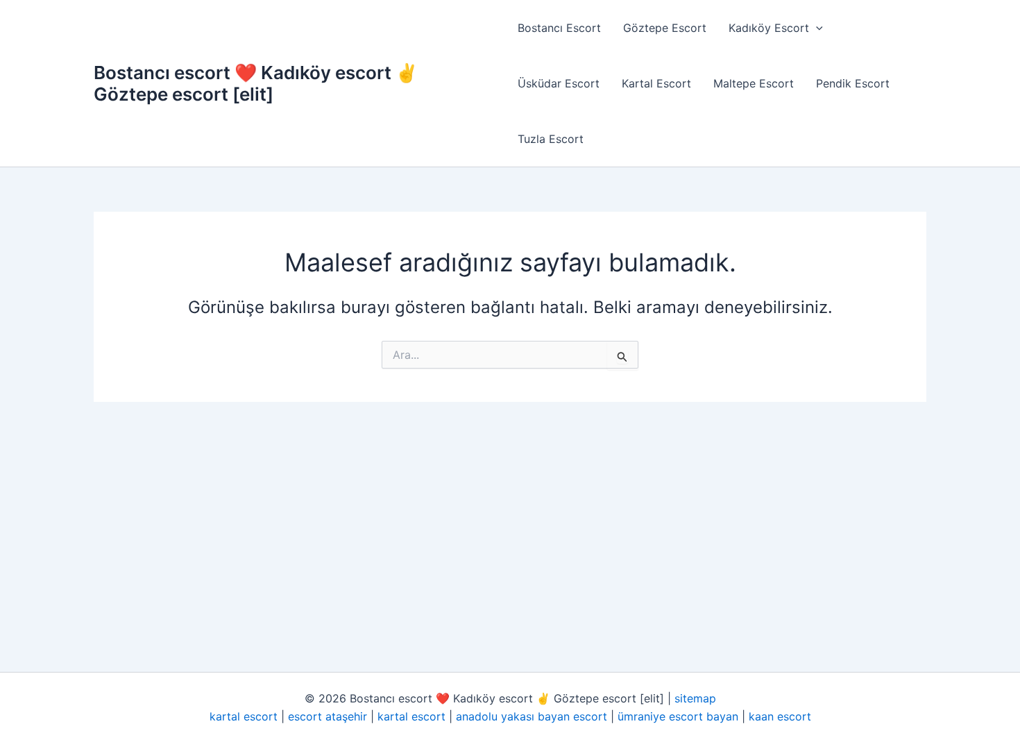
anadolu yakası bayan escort (531, 716)
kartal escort (244, 716)
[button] (816, 28)
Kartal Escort (656, 83)
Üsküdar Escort (559, 83)
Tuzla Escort (551, 139)
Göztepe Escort (664, 28)
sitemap (695, 698)
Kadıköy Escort (769, 28)
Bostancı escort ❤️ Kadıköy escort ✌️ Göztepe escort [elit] (256, 83)
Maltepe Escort (753, 83)
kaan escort (780, 716)
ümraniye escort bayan (678, 716)
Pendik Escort (853, 83)
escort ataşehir (327, 716)
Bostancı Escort (559, 28)
